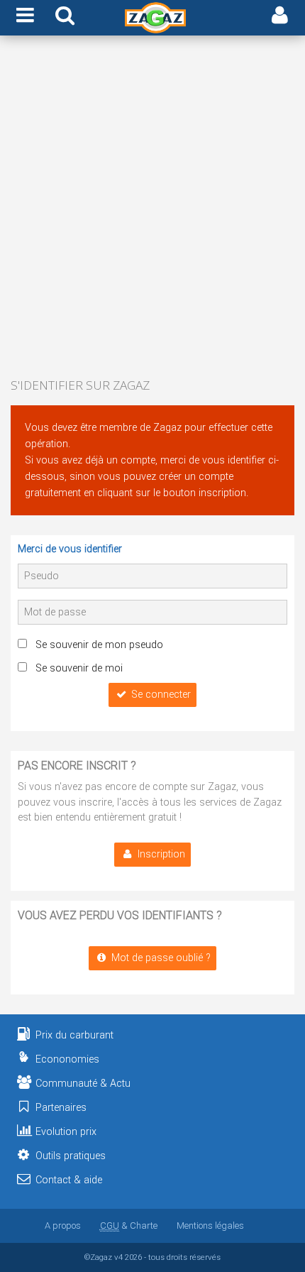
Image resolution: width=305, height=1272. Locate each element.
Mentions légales (210, 1225)
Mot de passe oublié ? (161, 958)
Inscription (161, 854)
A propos (63, 1225)
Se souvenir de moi (79, 668)
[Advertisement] (152, 208)
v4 (118, 1257)
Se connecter (161, 695)
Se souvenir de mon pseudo (99, 645)
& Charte (128, 1225)
